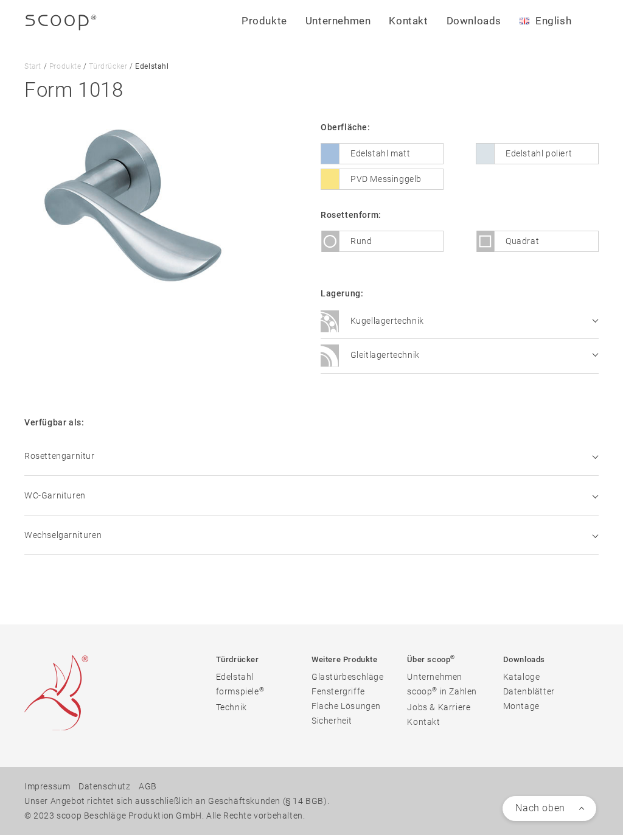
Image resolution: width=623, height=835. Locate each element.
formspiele (240, 691)
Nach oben (540, 808)
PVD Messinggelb (386, 179)
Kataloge (521, 677)
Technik (231, 707)
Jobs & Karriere (438, 707)
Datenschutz (104, 786)
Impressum (47, 786)
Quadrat (522, 241)
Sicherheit (332, 720)
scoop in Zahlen (442, 691)
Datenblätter (529, 691)
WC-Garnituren (55, 495)
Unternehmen (434, 677)
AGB (148, 786)
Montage (521, 706)
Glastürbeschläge (348, 677)
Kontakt (408, 21)
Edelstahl (235, 677)
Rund (361, 241)
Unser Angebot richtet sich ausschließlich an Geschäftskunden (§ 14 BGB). (176, 801)
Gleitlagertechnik (384, 355)
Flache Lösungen (346, 706)
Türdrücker (108, 66)
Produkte (65, 66)
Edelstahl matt (380, 153)
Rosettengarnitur (59, 456)
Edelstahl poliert (539, 153)
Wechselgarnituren (63, 535)
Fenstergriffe (338, 691)
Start (32, 66)
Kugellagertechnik (386, 321)
